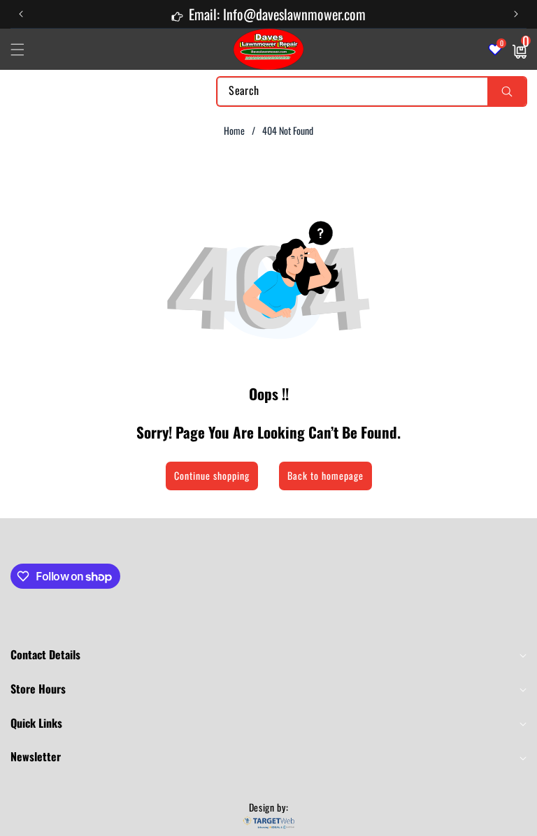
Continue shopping (212, 475)
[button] (516, 13)
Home (234, 130)
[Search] (506, 91)
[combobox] (371, 91)
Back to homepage (325, 475)
